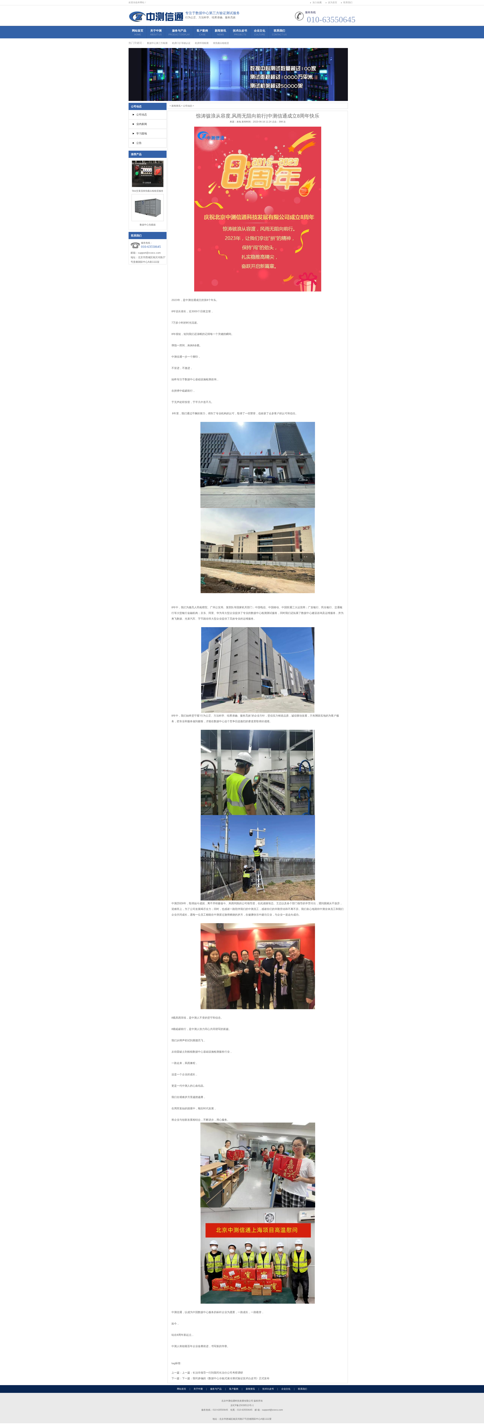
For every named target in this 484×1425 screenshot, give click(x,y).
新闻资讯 (220, 32)
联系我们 (347, 2)
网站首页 (137, 32)
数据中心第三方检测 (157, 43)
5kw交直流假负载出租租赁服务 (147, 191)
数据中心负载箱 (148, 224)
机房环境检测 (202, 43)
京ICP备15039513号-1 (242, 1405)
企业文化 (259, 32)
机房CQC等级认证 (181, 43)
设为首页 (332, 2)
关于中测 (156, 32)
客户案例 (202, 32)
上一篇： (187, 1372)
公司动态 (136, 106)
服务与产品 (179, 32)
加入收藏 (317, 2)
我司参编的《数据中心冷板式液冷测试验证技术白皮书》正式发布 (231, 1378)
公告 (139, 142)
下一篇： (187, 1378)
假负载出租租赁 (221, 43)
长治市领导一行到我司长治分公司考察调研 (218, 1372)
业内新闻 (141, 124)
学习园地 (141, 133)
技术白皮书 (240, 32)
